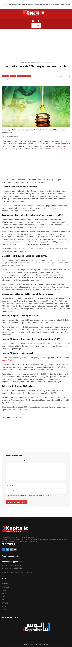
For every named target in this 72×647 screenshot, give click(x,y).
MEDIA (4, 606)
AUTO (3, 600)
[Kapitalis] (36, 13)
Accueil (22, 63)
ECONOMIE (5, 590)
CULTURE (5, 603)
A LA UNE (5, 76)
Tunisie (27, 76)
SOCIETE (20, 76)
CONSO (13, 76)
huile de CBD (18, 417)
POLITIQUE (5, 587)
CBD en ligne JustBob (57, 149)
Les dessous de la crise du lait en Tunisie (40, 4)
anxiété (10, 417)
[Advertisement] (36, 165)
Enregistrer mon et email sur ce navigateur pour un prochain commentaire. (29, 495)
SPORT (4, 597)
